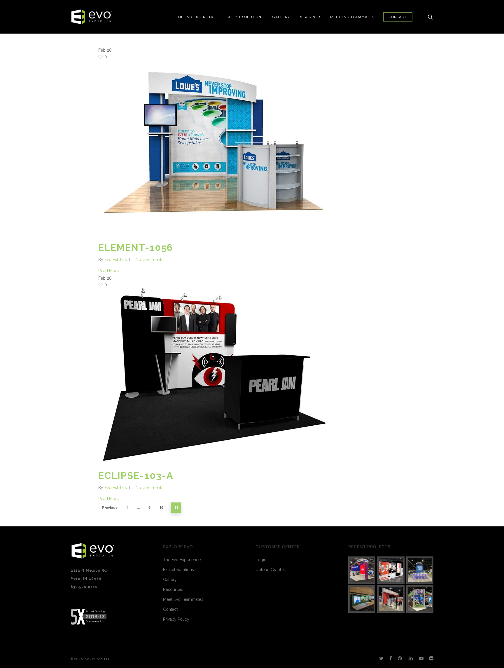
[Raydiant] (420, 599)
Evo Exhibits (115, 259)
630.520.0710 (84, 587)
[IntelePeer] (420, 570)
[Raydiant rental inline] (391, 570)
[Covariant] (391, 599)
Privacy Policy (176, 619)
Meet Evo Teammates (183, 599)
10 (161, 507)
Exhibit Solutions (178, 569)
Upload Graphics (272, 569)
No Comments (149, 259)
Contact (170, 609)
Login (261, 559)
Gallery (170, 579)
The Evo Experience (182, 559)
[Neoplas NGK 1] (362, 599)
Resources (173, 589)
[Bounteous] (362, 570)
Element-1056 (135, 247)
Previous (109, 507)
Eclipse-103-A (136, 475)
